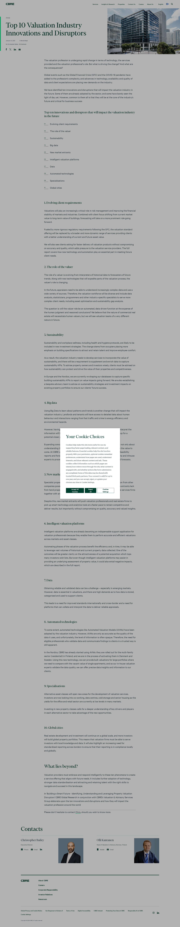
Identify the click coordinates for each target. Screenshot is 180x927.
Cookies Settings (106, 490)
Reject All (90, 490)
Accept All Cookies (75, 490)
